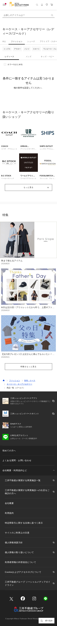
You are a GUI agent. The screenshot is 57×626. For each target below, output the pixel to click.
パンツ (26, 49)
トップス (7, 49)
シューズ (31, 41)
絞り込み (49, 620)
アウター (17, 49)
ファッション (16, 41)
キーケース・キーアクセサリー (19, 384)
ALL (4, 41)
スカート (36, 49)
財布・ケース (29, 380)
